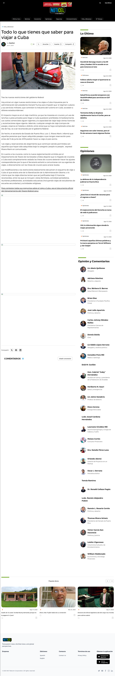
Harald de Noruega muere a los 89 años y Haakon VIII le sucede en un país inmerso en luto (94, 64)
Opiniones (48, 19)
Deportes (59, 19)
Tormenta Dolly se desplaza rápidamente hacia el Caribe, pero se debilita (95, 115)
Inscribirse (108, 3)
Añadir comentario (65, 358)
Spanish (42, 655)
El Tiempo (99, 19)
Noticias (27, 19)
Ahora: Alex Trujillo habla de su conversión (14, 612)
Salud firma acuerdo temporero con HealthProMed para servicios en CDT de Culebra (95, 97)
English (42, 658)
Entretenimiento (71, 19)
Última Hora (16, 19)
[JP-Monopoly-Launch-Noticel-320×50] (57, 4)
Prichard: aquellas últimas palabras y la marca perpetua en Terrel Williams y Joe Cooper (95, 243)
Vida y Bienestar (86, 19)
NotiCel (12, 43)
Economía (37, 19)
